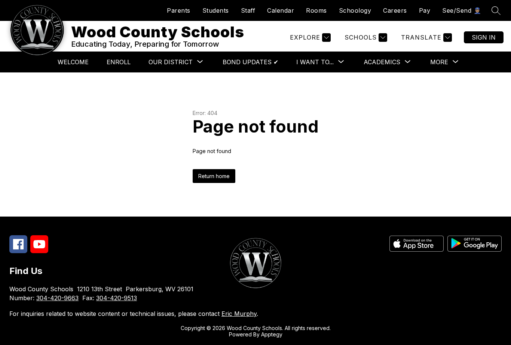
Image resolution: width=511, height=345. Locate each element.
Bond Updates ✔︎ (250, 62)
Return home (214, 176)
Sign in (484, 37)
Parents (178, 10)
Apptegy (271, 334)
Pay (425, 10)
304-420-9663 (57, 298)
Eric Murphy (239, 313)
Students (215, 10)
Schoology (355, 10)
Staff (248, 10)
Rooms (316, 10)
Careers (395, 10)
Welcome (73, 62)
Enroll (119, 62)
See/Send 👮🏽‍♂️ (461, 10)
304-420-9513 (116, 298)
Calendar (280, 10)
